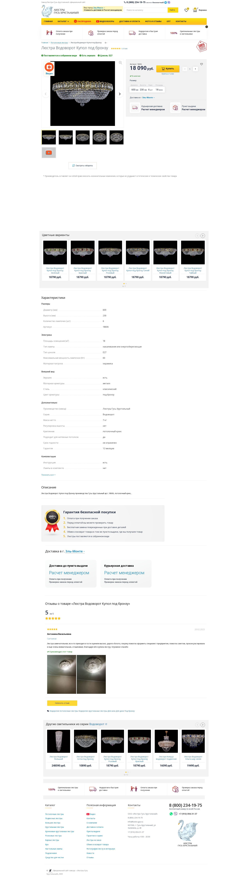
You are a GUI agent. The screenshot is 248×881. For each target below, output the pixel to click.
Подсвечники (51, 853)
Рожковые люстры (53, 835)
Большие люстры (52, 822)
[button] (119, 93)
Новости (90, 853)
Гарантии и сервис (95, 835)
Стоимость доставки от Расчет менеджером (103, 10)
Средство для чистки (54, 857)
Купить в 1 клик (168, 74)
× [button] (206, 26)
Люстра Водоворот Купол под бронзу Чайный (193, 270)
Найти (172, 10)
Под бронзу (129, 711)
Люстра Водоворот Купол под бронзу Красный (83, 270)
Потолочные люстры (54, 814)
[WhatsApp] (171, 814)
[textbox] (146, 10)
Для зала (111, 711)
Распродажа (84, 21)
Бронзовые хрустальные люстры (59, 831)
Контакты (181, 21)
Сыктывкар (52, 638)
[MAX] (169, 2)
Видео (92, 814)
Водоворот (96, 724)
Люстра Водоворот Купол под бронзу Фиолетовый (165, 270)
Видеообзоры (106, 21)
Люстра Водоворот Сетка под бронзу (85, 757)
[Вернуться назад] (106, 42)
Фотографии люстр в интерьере (101, 848)
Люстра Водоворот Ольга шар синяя (193, 757)
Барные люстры (52, 840)
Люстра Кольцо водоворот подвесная (166, 757)
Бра (46, 844)
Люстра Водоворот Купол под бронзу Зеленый (55, 270)
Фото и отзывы (153, 21)
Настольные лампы (53, 848)
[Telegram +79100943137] (165, 2)
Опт (169, 21)
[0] (186, 11)
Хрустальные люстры (54, 827)
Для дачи (120, 711)
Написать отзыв (62, 703)
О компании (92, 822)
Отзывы (90, 857)
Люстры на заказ (94, 840)
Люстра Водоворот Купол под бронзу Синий (137, 269)
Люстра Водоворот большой (59, 757)
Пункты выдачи (93, 831)
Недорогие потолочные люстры (64, 711)
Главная (48, 21)
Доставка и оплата (129, 21)
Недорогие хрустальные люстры (92, 711)
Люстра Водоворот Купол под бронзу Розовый (110, 270)
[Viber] (176, 814)
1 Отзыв (124, 49)
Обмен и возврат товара (98, 844)
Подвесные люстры (53, 818)
